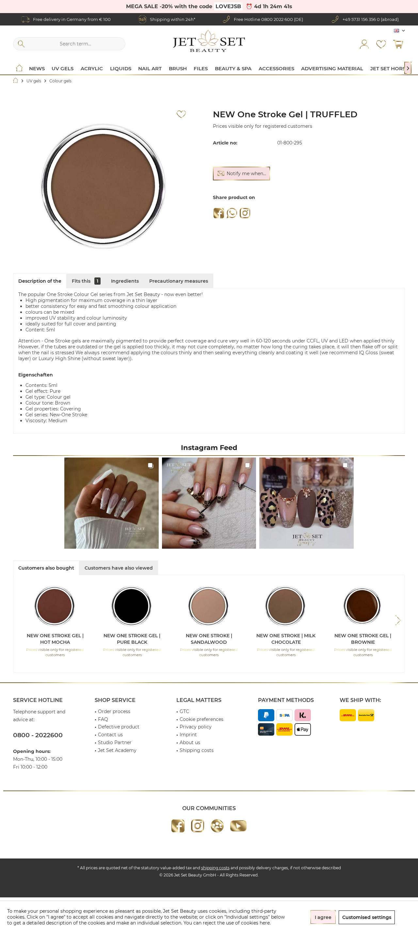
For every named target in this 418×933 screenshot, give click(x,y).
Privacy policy (196, 727)
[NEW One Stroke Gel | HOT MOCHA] (55, 606)
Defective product (118, 727)
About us (190, 742)
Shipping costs (197, 750)
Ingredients (125, 281)
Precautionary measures (178, 281)
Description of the (39, 281)
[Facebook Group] (217, 825)
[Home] (19, 69)
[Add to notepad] (181, 114)
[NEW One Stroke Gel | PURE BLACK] (132, 606)
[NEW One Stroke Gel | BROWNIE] (362, 606)
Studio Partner (115, 742)
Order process (114, 711)
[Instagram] (245, 213)
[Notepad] (381, 43)
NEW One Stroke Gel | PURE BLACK (132, 639)
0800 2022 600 (277, 19)
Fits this (85, 281)
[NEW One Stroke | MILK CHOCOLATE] (286, 606)
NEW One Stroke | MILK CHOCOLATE (285, 639)
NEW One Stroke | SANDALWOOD (209, 639)
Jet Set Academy (117, 750)
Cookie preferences (201, 719)
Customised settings (366, 917)
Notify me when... (246, 173)
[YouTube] (238, 825)
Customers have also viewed (119, 568)
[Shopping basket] (398, 43)
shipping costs (215, 867)
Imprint (188, 735)
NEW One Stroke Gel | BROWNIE (362, 639)
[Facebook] (219, 213)
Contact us (110, 735)
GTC (184, 711)
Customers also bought (46, 568)
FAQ (103, 719)
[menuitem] (398, 43)
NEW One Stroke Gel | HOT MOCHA (55, 639)
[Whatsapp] (232, 213)
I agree (323, 917)
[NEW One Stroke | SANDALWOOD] (209, 606)
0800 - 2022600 (38, 735)
